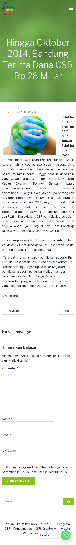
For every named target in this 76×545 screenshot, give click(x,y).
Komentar (10, 368)
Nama (7, 419)
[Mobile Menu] (71, 8)
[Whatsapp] (66, 535)
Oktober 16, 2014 (28, 111)
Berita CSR (8, 111)
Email (6, 435)
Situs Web (9, 451)
